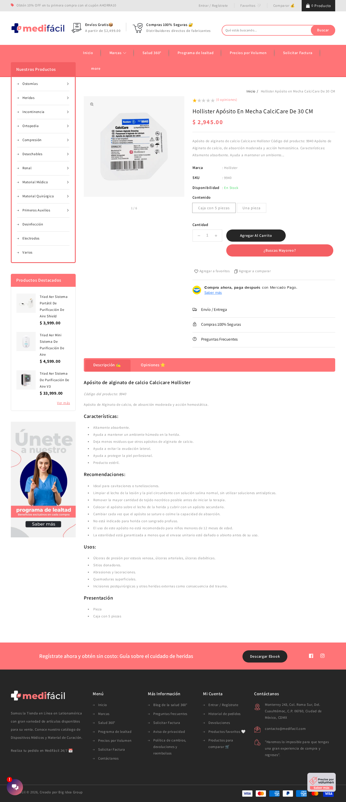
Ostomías (30, 83)
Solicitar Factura (111, 749)
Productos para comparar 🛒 (220, 743)
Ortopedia (30, 126)
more (95, 68)
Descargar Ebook (265, 656)
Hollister (230, 167)
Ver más (63, 403)
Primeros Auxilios (36, 210)
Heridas (28, 97)
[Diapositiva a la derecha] (143, 209)
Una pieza (251, 207)
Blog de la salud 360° (170, 705)
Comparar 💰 (284, 5)
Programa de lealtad (114, 731)
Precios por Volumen (114, 740)
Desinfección (32, 224)
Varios (27, 252)
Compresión (32, 140)
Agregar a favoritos (214, 271)
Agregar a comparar (255, 271)
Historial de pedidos (224, 713)
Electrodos (30, 238)
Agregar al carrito (256, 235)
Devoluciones (219, 722)
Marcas (115, 52)
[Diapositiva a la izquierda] (125, 209)
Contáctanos (108, 758)
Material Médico (35, 182)
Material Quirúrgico (38, 196)
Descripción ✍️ (107, 364)
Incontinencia (33, 111)
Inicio (251, 91)
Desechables (32, 154)
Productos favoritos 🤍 (227, 731)
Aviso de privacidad (169, 731)
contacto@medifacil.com (285, 728)
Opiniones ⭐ (153, 364)
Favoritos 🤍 (250, 5)
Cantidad (200, 224)
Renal (27, 168)
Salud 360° (106, 722)
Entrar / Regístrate (213, 5)
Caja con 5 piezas (214, 207)
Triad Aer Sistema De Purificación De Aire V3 (54, 380)
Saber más (213, 292)
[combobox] (278, 30)
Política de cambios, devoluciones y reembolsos (169, 747)
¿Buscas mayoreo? (280, 250)
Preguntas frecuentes (170, 713)
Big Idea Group (70, 792)
